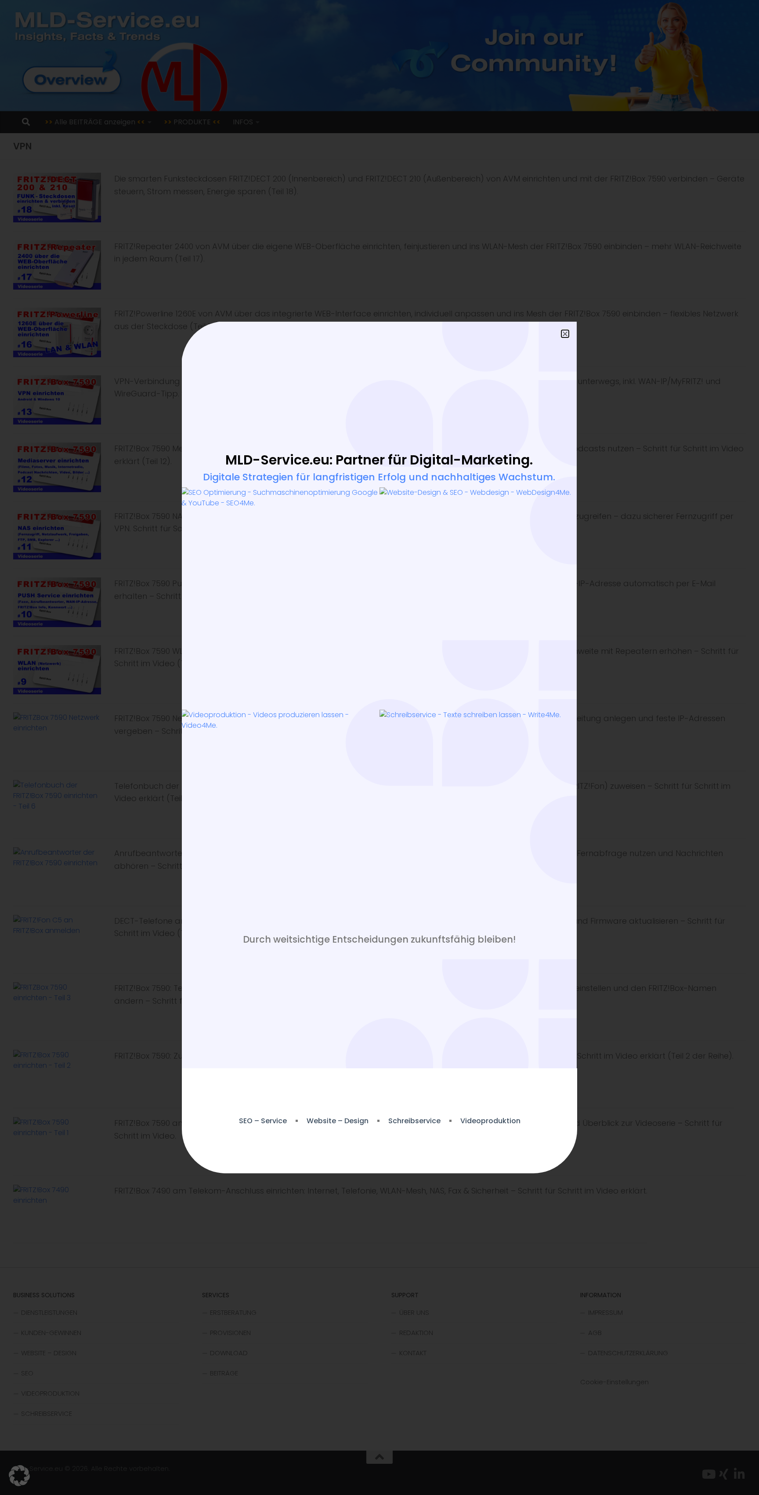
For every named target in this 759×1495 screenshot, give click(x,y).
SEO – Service (263, 1121)
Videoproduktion (490, 1121)
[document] (379, 747)
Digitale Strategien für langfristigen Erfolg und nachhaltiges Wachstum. (379, 477)
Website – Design (338, 1121)
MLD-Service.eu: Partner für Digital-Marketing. (379, 459)
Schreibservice (414, 1121)
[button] (19, 1475)
